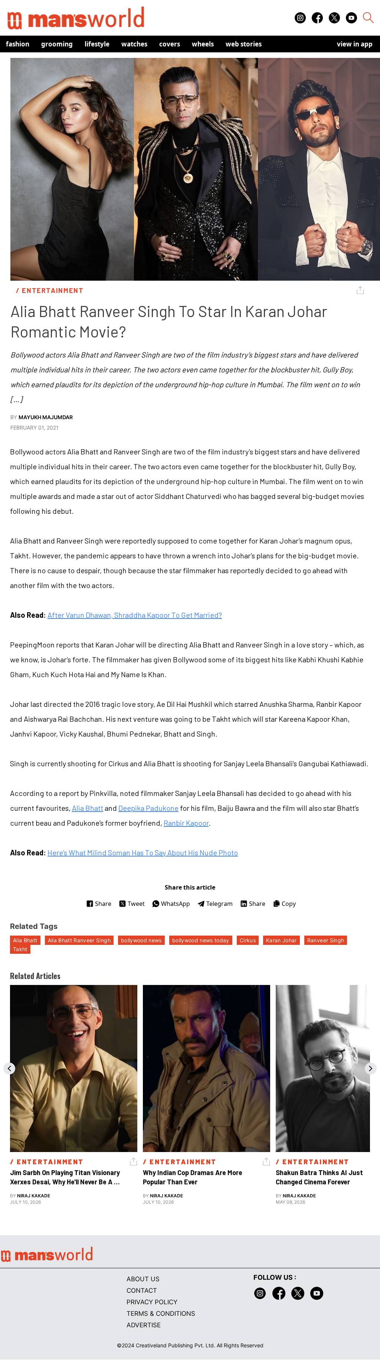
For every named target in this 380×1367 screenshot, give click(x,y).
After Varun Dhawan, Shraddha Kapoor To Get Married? (135, 614)
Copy (289, 904)
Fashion (17, 44)
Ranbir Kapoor (186, 822)
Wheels (203, 44)
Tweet (136, 904)
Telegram (219, 904)
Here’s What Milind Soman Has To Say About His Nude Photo (143, 852)
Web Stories (244, 44)
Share (103, 904)
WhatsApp (175, 904)
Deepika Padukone (148, 807)
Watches (134, 44)
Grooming (57, 44)
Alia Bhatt (87, 807)
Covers (169, 44)
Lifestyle (97, 44)
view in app (355, 44)
